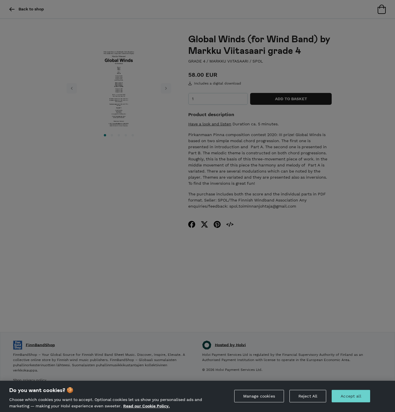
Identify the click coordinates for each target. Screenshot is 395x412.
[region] (197, 396)
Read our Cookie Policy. (146, 405)
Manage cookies (259, 396)
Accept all (351, 396)
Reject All (307, 396)
